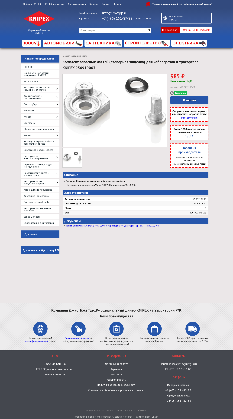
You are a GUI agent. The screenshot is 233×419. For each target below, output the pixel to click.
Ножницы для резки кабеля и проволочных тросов (39, 142)
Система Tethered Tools (36, 202)
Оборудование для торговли (39, 222)
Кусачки (28, 116)
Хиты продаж (31, 81)
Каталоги (94, 4)
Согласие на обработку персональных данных (116, 390)
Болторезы (29, 122)
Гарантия (118, 4)
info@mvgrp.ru (114, 12)
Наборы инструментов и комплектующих (36, 174)
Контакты (106, 4)
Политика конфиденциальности (116, 385)
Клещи (27, 135)
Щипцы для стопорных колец (39, 129)
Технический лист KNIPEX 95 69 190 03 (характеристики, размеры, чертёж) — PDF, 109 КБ (112, 225)
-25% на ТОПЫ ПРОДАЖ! (196, 29)
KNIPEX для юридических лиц (54, 369)
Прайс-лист (171, 29)
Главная (66, 55)
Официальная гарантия (77, 338)
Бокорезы (29, 110)
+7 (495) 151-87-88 (117, 18)
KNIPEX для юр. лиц (54, 4)
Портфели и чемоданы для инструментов (38, 165)
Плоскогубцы (30, 104)
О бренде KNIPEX (32, 4)
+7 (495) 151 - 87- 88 (178, 390)
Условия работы (116, 379)
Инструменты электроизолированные (36, 157)
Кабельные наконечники (36, 195)
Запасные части (32, 216)
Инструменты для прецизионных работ (35, 182)
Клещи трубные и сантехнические (33, 97)
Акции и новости (54, 374)
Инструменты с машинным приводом (37, 209)
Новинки (28, 66)
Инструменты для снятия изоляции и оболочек (37, 88)
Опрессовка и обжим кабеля (38, 149)
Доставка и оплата (77, 4)
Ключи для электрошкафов (38, 189)
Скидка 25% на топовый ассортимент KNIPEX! (36, 74)
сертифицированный (36, 341)
